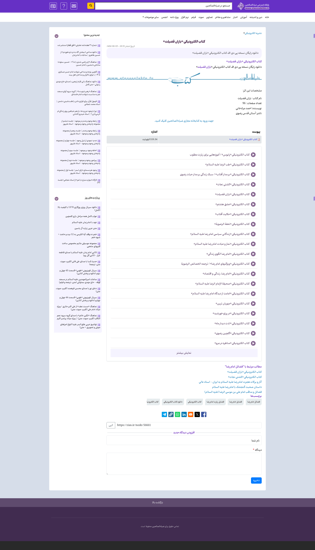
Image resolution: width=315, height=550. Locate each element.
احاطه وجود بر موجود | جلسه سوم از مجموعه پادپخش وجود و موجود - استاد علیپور (80, 152)
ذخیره (256, 480)
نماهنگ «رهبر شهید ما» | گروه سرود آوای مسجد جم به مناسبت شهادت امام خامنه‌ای (78, 93)
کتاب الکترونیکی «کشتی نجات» (233, 184)
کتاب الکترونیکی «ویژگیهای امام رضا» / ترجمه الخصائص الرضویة (215, 264)
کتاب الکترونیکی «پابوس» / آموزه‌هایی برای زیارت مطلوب (220, 155)
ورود (53, 6)
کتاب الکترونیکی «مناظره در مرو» (232, 343)
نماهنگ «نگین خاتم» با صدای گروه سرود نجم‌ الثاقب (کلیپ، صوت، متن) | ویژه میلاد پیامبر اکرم (78, 317)
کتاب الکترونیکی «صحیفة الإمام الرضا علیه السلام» (222, 284)
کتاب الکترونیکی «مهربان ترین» (233, 304)
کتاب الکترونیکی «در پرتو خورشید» (231, 313)
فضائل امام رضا (253, 402)
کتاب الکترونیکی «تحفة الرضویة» (232, 224)
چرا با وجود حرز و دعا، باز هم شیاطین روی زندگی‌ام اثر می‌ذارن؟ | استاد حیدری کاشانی (78, 113)
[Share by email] (190, 414)
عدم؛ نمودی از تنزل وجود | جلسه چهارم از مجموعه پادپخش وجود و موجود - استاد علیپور (78, 142)
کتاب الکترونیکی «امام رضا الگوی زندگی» (228, 254)
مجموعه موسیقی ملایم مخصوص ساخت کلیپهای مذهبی (81, 245)
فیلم (193, 17)
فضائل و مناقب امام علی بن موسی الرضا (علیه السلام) (233, 392)
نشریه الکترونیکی (253, 33)
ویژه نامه (174, 17)
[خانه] (253, 6)
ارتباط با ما (74, 6)
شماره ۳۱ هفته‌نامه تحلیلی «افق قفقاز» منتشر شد (77, 45)
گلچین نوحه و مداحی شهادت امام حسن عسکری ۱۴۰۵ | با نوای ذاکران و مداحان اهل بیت (79, 73)
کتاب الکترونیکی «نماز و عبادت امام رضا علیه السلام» (222, 244)
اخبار (235, 17)
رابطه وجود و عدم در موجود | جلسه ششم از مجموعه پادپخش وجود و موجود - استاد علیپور (81, 122)
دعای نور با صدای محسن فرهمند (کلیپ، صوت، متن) (78, 290)
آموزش (243, 17)
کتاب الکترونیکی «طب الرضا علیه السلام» (227, 165)
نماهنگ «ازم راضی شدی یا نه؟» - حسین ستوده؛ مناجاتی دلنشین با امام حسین (79, 63)
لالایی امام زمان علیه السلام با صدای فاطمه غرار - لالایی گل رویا (79, 254)
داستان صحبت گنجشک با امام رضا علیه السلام (237, 387)
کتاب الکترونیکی (194, 402)
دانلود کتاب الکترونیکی (173, 402)
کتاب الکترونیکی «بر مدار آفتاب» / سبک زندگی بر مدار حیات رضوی (215, 174)
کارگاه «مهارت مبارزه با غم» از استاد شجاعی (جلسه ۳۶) (79, 181)
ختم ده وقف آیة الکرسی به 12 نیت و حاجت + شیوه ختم (79, 236)
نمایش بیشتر (184, 353)
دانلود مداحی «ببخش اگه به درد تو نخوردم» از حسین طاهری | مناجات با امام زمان (80, 54)
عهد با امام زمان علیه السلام (84, 222)
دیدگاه (258, 450)
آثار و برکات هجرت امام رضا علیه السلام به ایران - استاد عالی (230, 382)
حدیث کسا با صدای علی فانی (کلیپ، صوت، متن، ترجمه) (80, 263)
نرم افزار (185, 17)
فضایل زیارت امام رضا (215, 402)
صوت (201, 17)
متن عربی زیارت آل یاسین (85, 228)
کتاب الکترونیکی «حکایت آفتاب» (232, 214)
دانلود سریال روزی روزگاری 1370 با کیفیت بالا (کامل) (79, 209)
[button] (171, 414)
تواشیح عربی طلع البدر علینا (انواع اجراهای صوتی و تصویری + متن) (80, 326)
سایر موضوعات (152, 17)
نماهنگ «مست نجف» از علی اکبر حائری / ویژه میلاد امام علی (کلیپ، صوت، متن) (78, 308)
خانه (267, 17)
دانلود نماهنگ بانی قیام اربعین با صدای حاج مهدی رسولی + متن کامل (78, 83)
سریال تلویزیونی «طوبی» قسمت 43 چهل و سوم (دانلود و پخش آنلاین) (80, 272)
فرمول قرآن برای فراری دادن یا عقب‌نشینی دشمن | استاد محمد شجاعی (78, 103)
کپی (111, 425)
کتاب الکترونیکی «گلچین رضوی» (232, 333)
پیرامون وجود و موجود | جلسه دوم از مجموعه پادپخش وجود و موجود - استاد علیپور (80, 162)
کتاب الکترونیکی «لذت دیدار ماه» (232, 323)
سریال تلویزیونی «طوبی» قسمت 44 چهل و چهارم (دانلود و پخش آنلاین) (80, 299)
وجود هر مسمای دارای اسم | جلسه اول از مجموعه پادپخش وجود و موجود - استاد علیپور (78, 172)
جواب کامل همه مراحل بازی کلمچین (81, 216)
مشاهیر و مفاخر (223, 17)
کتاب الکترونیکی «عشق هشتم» (233, 204)
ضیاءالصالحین (158, 526)
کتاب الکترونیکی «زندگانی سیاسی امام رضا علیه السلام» (220, 234)
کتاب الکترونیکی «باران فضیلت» (243, 139)
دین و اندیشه (256, 17)
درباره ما (64, 6)
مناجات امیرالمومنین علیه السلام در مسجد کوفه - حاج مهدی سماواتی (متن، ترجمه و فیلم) (79, 281)
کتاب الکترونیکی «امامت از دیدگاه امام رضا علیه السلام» (220, 294)
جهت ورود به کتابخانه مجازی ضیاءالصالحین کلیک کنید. (184, 121)
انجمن (164, 17)
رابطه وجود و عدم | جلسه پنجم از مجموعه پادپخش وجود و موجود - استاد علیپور (81, 132)
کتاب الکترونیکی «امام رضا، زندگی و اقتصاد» (226, 274)
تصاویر (209, 17)
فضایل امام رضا (235, 402)
